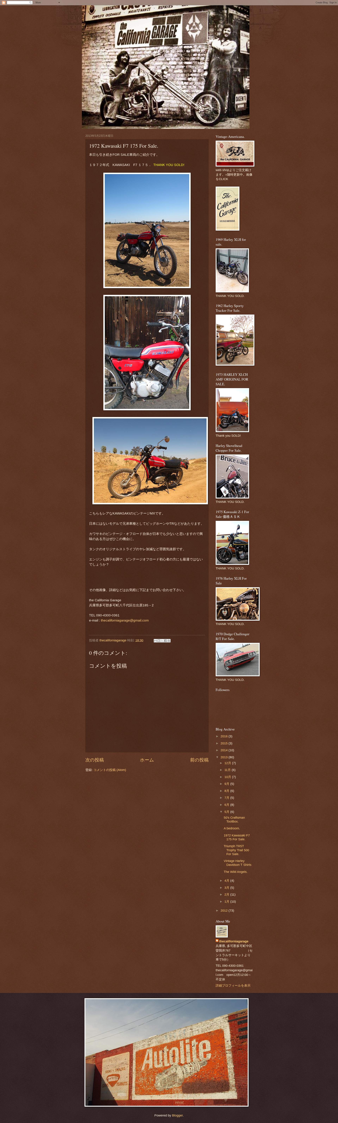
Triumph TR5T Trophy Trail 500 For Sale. (236, 850)
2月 (227, 894)
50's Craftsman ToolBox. (234, 819)
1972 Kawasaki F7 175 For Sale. (237, 837)
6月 (227, 805)
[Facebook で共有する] (165, 640)
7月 (227, 797)
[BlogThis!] (159, 640)
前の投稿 (199, 759)
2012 (225, 910)
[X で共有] (162, 640)
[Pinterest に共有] (169, 640)
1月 (227, 901)
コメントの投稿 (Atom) (109, 770)
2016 (225, 736)
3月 (227, 887)
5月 (227, 812)
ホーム (147, 759)
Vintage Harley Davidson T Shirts (237, 863)
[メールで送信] (155, 640)
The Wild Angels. (236, 872)
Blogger (177, 1115)
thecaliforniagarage (113, 640)
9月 (227, 784)
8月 (227, 791)
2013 (225, 757)
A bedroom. (232, 828)
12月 (228, 763)
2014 (225, 750)
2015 (225, 743)
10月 (228, 777)
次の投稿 (94, 759)
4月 (227, 880)
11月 (228, 770)
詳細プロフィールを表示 (233, 985)
